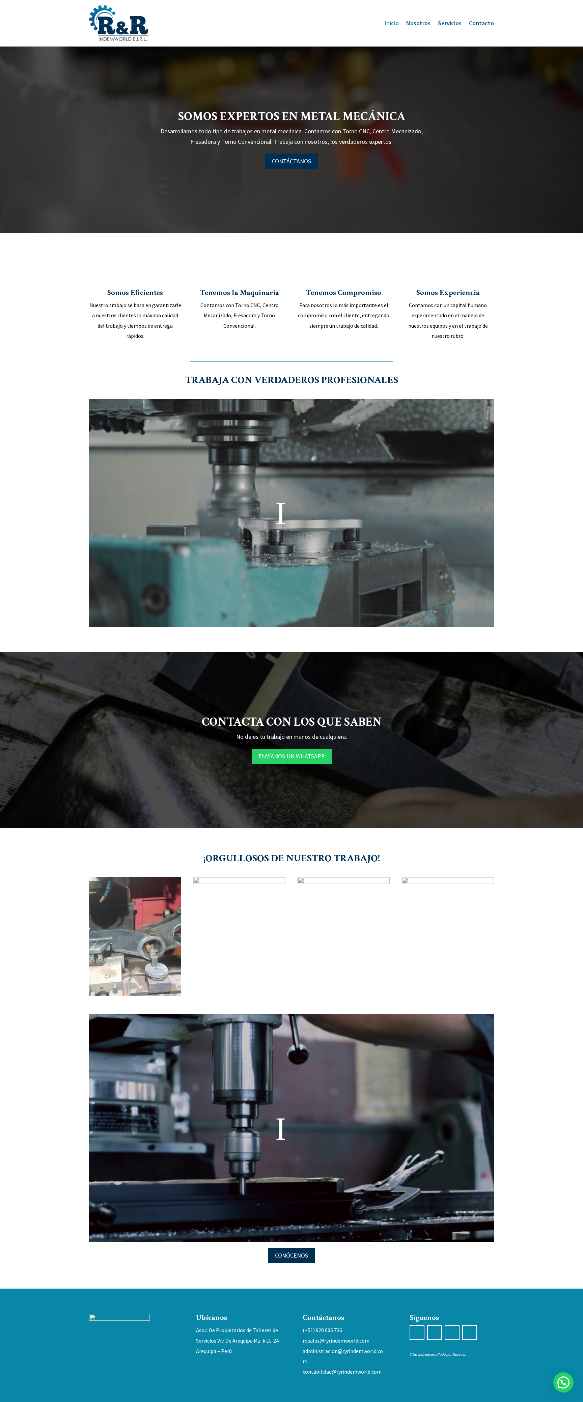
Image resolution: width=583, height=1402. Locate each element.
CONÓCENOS (291, 1255)
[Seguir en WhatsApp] (469, 1332)
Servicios (450, 23)
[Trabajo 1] (135, 994)
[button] (563, 1382)
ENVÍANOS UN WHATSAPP (291, 756)
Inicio (392, 23)
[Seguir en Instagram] (434, 1332)
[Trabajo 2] (239, 882)
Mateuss (459, 1354)
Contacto (481, 23)
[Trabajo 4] (448, 882)
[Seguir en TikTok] (452, 1332)
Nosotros (418, 23)
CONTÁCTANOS (291, 161)
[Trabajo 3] (344, 882)
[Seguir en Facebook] (417, 1332)
